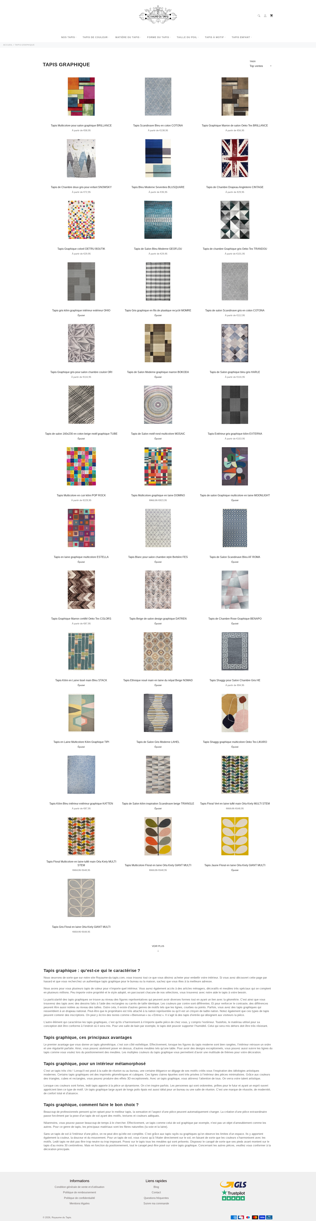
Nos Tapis (68, 37)
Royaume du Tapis (61, 1217)
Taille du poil (187, 37)
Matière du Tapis (127, 37)
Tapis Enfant (241, 37)
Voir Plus (158, 948)
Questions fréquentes (156, 1198)
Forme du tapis (158, 37)
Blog (156, 1187)
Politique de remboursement (79, 1192)
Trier (253, 61)
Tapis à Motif (214, 37)
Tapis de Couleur (95, 37)
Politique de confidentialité (79, 1198)
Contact (156, 1192)
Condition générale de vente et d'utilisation (79, 1187)
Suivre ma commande (156, 1203)
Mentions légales (80, 1203)
